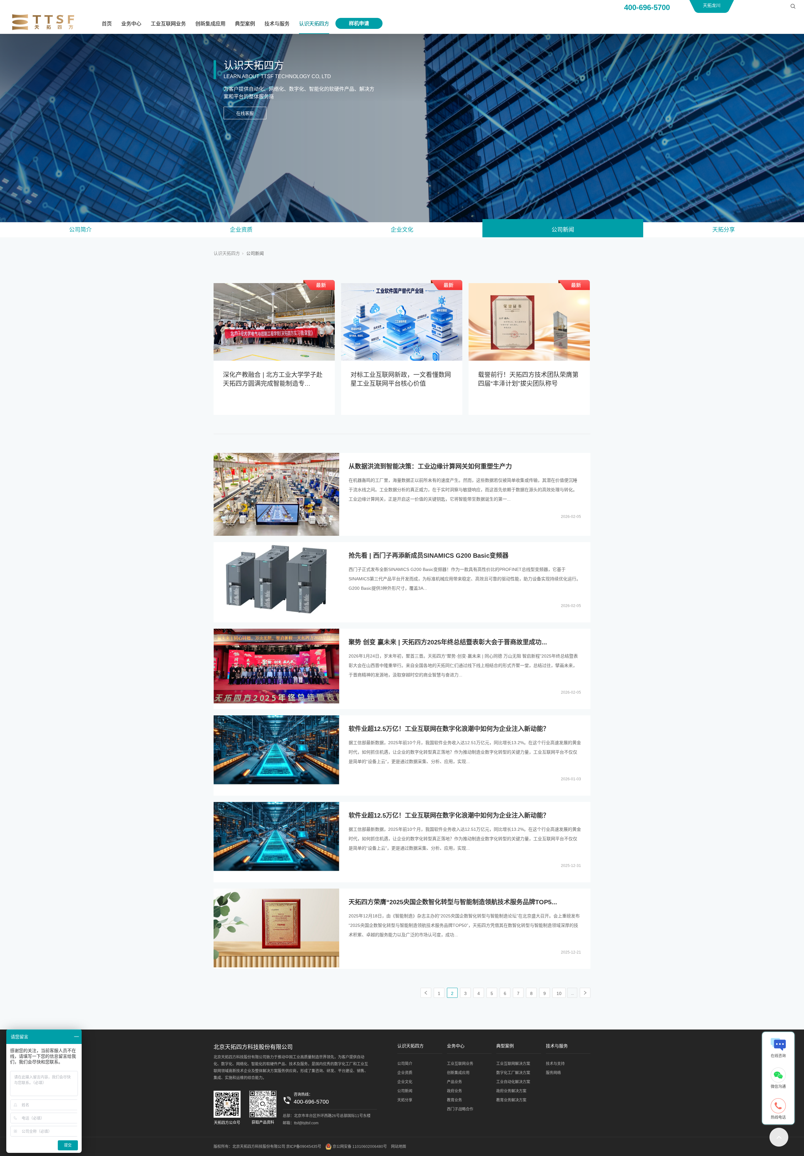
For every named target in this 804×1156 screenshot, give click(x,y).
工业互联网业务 (168, 23)
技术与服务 (277, 23)
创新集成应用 (210, 23)
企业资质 (241, 230)
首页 (107, 23)
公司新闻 (562, 230)
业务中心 (131, 23)
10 (559, 993)
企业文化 (402, 230)
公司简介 (80, 230)
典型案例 (245, 23)
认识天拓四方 (314, 23)
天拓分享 (723, 230)
